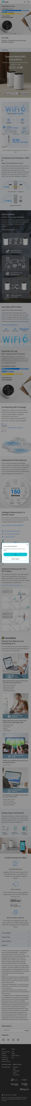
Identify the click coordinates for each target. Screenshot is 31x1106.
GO (15, 554)
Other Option (15, 559)
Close (27, 544)
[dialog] (15, 553)
